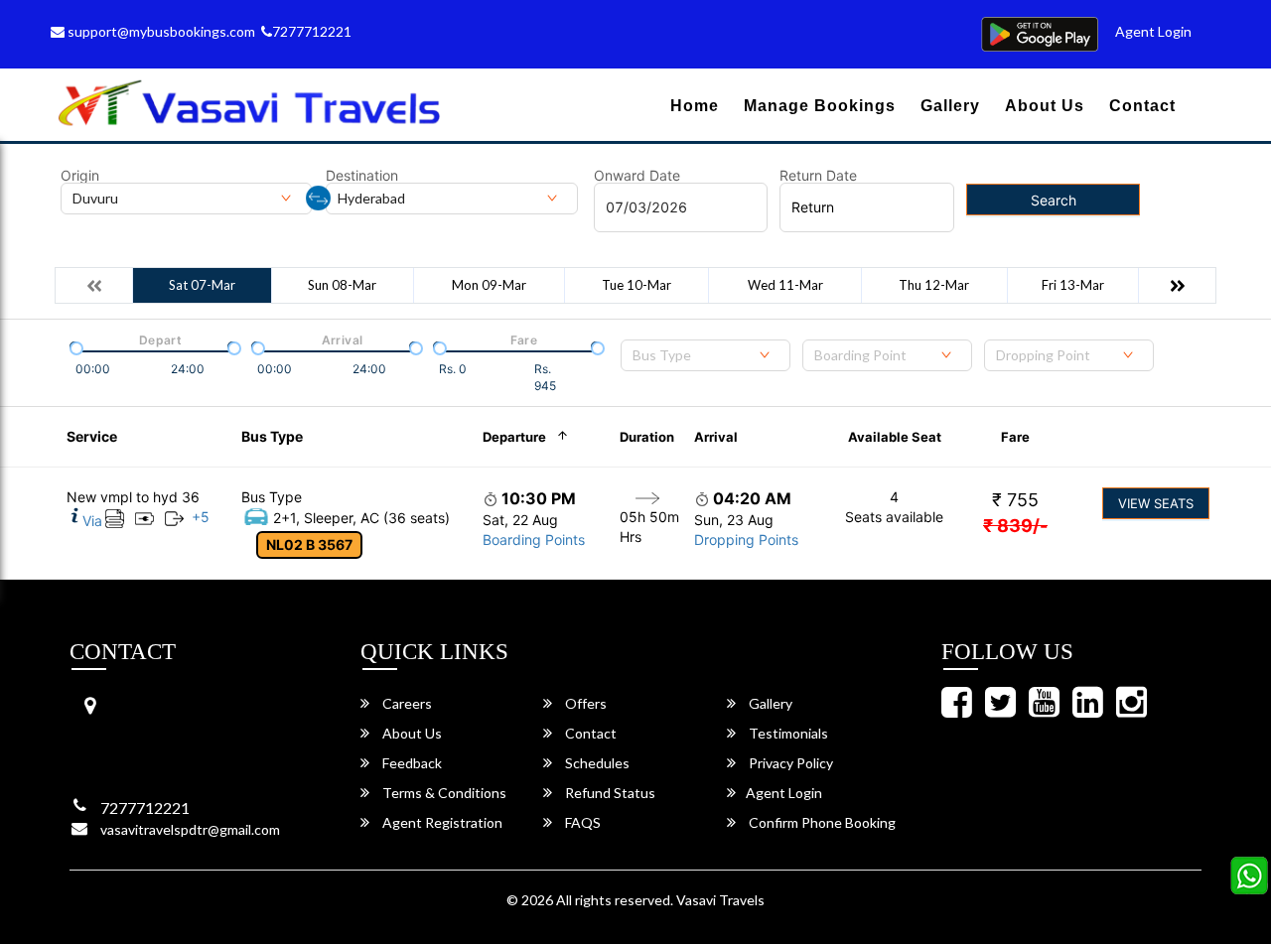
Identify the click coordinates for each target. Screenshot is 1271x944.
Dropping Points (746, 539)
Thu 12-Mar (934, 285)
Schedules (596, 762)
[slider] (74, 346)
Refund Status (608, 792)
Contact (1142, 105)
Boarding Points (534, 539)
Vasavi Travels (720, 899)
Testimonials (787, 733)
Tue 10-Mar (636, 285)
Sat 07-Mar (202, 285)
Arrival (716, 437)
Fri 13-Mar (1073, 285)
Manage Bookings (820, 105)
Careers (405, 703)
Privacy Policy (789, 762)
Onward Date (637, 176)
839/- (1015, 525)
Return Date (818, 176)
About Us (1044, 105)
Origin (80, 176)
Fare (1015, 437)
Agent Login (1153, 31)
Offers (584, 703)
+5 (201, 516)
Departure (514, 437)
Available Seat (894, 437)
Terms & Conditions (442, 792)
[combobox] (705, 355)
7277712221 (312, 31)
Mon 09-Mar (489, 285)
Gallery (950, 105)
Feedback (410, 762)
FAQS (581, 822)
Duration (647, 437)
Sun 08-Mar (342, 285)
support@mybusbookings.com (160, 31)
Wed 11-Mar (785, 285)
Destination (362, 176)
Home (694, 105)
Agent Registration (440, 822)
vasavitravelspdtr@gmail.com (190, 829)
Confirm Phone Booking (821, 822)
